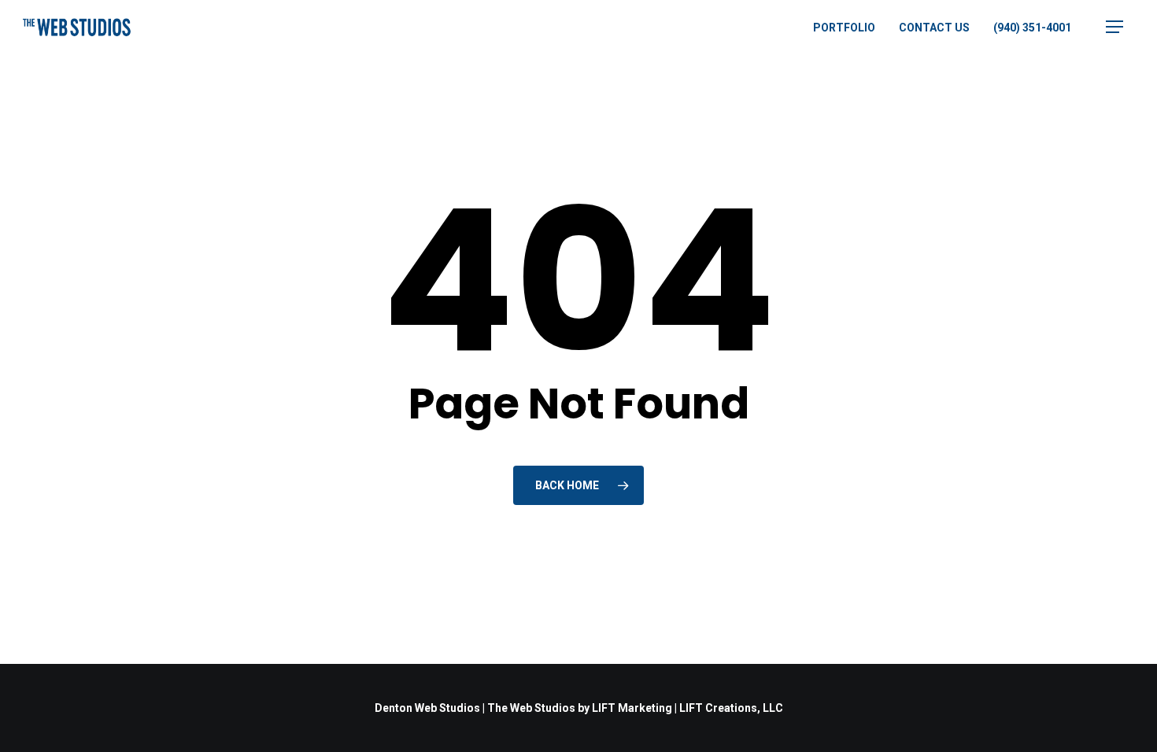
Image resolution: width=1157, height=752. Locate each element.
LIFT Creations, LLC (731, 708)
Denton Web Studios (427, 708)
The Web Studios (531, 708)
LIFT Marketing (632, 708)
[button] (1114, 27)
